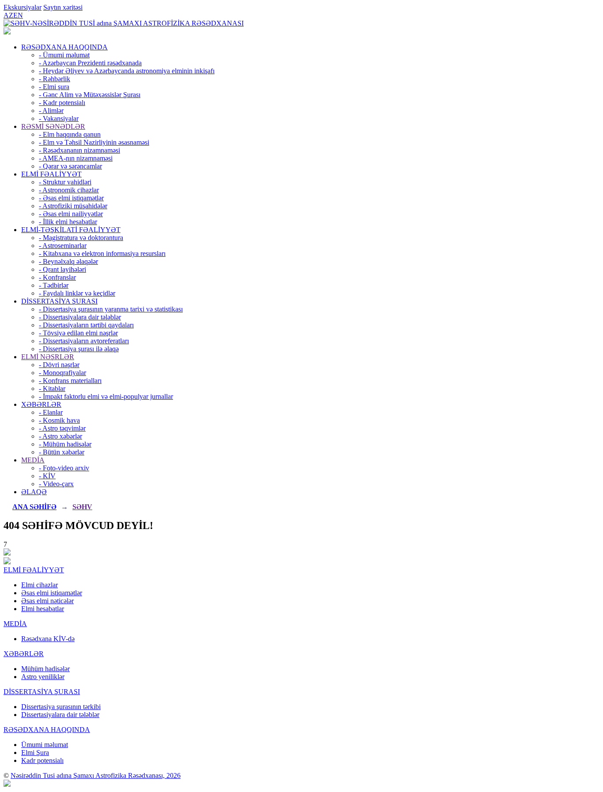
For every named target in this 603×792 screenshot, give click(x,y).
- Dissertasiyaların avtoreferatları (84, 341)
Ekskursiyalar (22, 7)
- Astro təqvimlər (62, 428)
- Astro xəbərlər (60, 436)
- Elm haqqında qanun (70, 134)
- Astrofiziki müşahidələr (73, 206)
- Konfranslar (57, 277)
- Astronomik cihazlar (69, 190)
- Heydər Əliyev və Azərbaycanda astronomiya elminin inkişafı (127, 71)
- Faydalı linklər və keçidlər (77, 293)
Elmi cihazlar (39, 585)
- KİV (47, 476)
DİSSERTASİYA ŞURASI (59, 301)
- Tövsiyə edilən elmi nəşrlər (78, 333)
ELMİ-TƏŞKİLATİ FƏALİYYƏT (71, 229)
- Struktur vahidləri (65, 182)
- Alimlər (51, 110)
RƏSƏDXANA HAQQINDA (64, 47)
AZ (8, 15)
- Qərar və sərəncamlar (70, 166)
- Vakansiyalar (59, 118)
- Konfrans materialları (70, 380)
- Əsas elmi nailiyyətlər (71, 214)
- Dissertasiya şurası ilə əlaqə (79, 349)
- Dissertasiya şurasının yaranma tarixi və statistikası (111, 309)
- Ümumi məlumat (64, 55)
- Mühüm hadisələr (65, 444)
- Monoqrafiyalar (62, 372)
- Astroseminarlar (63, 245)
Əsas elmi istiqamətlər (51, 593)
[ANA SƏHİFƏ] (7, 32)
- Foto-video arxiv (64, 468)
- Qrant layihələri (62, 269)
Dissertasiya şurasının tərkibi (61, 706)
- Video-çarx (56, 484)
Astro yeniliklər (42, 676)
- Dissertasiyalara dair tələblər (80, 317)
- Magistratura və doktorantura (81, 237)
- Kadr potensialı (62, 102)
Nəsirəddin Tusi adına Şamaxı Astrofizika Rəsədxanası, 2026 (96, 775)
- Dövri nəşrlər (59, 364)
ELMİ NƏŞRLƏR (47, 356)
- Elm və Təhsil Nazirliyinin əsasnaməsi (94, 142)
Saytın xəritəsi (63, 7)
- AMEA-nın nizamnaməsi (76, 158)
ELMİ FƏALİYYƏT (51, 174)
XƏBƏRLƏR (41, 404)
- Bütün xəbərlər (61, 452)
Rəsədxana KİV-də (48, 638)
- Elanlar (51, 412)
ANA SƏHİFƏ (34, 506)
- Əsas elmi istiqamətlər (71, 198)
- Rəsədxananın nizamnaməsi (79, 150)
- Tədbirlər (53, 285)
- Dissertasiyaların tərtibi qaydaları (86, 325)
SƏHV (82, 506)
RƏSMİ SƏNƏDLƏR (53, 126)
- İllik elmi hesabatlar (68, 221)
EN (18, 15)
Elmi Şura (35, 752)
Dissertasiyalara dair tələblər (60, 714)
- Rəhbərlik (54, 79)
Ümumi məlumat (44, 744)
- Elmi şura (54, 86)
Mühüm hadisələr (45, 668)
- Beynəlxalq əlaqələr (68, 261)
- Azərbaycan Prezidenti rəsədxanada (90, 63)
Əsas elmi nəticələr (47, 600)
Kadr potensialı (42, 760)
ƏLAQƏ (34, 491)
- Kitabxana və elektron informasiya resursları (102, 253)
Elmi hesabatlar (42, 608)
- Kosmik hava (59, 420)
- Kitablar (52, 388)
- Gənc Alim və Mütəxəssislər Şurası (89, 94)
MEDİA (33, 460)
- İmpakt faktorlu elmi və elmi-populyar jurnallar (106, 396)
